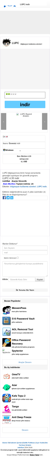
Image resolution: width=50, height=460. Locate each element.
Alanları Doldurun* (10, 243)
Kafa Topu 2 (18, 395)
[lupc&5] (15, 94)
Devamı (25, 430)
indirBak (6, 181)
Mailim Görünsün (10, 258)
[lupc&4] (13, 94)
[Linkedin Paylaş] (12, 198)
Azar (14, 385)
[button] (3, 121)
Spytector (17, 350)
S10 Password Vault (23, 318)
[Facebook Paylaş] (4, 198)
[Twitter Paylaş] (8, 198)
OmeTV (16, 374)
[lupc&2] (9, 94)
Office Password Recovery (21, 341)
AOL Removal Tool (22, 329)
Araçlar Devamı (25, 362)
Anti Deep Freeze (21, 417)
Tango (15, 406)
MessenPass (19, 308)
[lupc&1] (7, 94)
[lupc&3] (11, 94)
